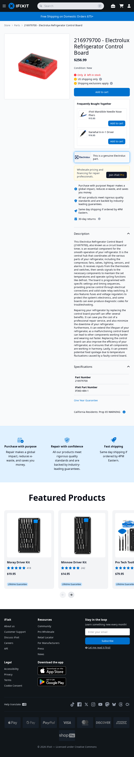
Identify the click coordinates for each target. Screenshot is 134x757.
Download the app (50, 662)
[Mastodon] (107, 704)
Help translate (12, 704)
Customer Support (15, 631)
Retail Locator (46, 637)
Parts (17, 25)
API (6, 648)
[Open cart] (121, 5)
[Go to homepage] (20, 6)
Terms (7, 680)
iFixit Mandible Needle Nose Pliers (105, 113)
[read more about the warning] (124, 412)
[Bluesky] (114, 704)
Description (81, 234)
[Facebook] (79, 704)
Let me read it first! (99, 647)
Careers (8, 643)
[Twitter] (86, 704)
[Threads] (121, 704)
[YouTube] (100, 704)
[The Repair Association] (128, 704)
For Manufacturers (48, 643)
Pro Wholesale (46, 631)
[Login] (129, 6)
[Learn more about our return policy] (99, 219)
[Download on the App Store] (52, 670)
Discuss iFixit (11, 637)
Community (44, 626)
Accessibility (11, 668)
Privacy (8, 674)
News (41, 654)
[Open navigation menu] (4, 5)
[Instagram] (93, 704)
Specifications (83, 367)
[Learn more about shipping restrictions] (100, 79)
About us (9, 626)
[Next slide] (71, 595)
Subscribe (107, 641)
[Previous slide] (63, 595)
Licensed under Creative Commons (76, 746)
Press (41, 648)
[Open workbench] (113, 5)
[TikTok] (72, 704)
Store (7, 25)
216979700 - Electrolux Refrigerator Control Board (53, 25)
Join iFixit (116, 175)
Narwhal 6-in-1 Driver (101, 132)
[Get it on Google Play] (52, 682)
